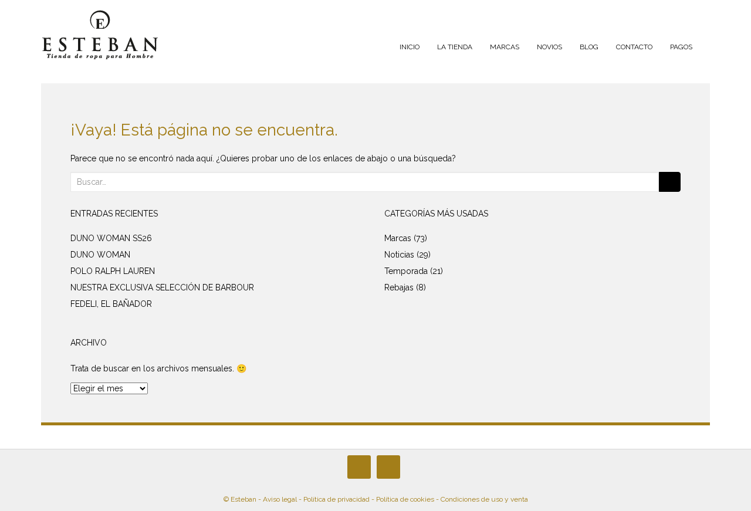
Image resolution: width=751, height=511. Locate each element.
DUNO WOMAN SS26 (111, 238)
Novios (549, 47)
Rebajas (399, 287)
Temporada (406, 271)
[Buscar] (670, 182)
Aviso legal (280, 499)
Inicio (410, 47)
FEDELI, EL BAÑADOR (111, 304)
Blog (589, 47)
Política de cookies (405, 499)
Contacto (634, 47)
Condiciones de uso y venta (484, 499)
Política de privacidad (336, 499)
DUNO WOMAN (100, 254)
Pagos (681, 47)
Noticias (399, 254)
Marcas (504, 47)
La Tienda (454, 47)
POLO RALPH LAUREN (112, 271)
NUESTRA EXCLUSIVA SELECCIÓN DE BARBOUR (162, 287)
